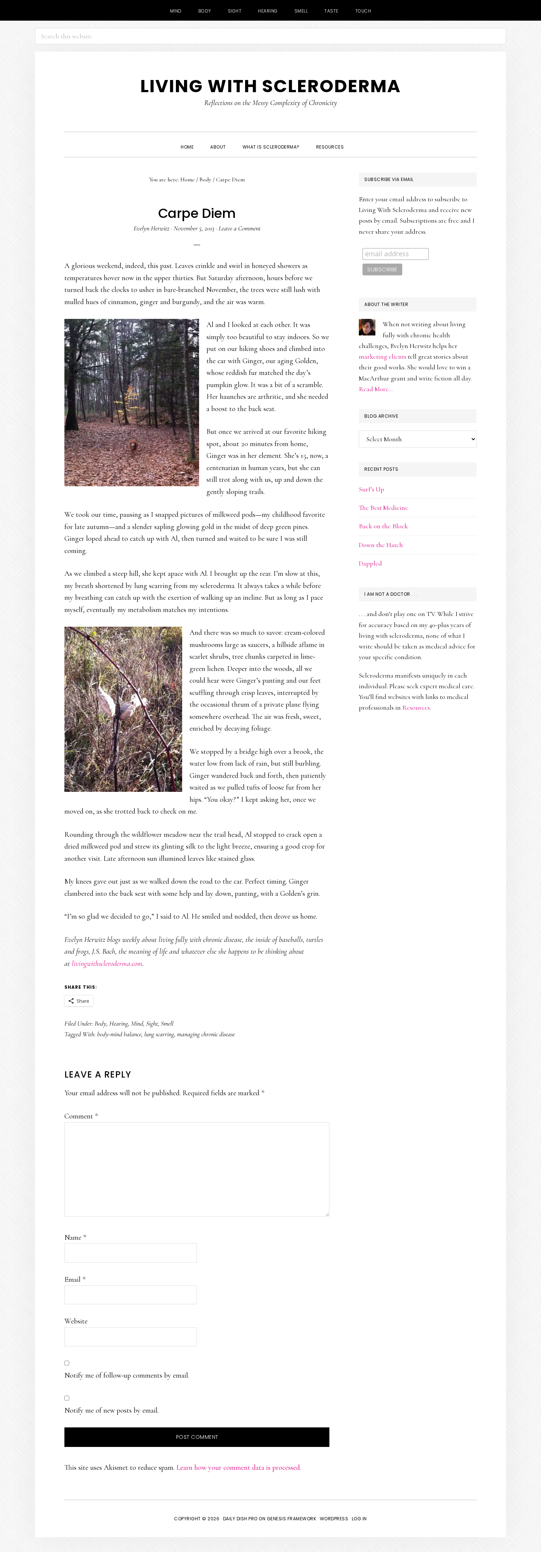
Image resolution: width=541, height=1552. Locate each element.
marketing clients (382, 356)
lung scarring (159, 1034)
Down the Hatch (381, 545)
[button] (360, 140)
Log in (359, 1519)
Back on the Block (383, 526)
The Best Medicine (383, 508)
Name (75, 1237)
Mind (137, 1023)
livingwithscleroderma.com (107, 963)
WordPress (334, 1519)
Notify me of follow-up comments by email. (126, 1375)
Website (76, 1321)
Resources (416, 707)
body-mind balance (119, 1034)
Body (100, 1023)
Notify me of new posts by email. (111, 1410)
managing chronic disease (206, 1034)
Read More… (376, 389)
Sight (152, 1023)
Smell (167, 1023)
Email (74, 1279)
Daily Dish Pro (240, 1519)
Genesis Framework (292, 1519)
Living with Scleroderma (270, 86)
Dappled (370, 563)
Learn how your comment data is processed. (238, 1467)
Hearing (118, 1023)
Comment (81, 1116)
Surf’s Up (371, 489)
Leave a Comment (240, 228)
